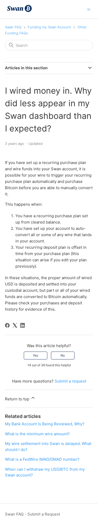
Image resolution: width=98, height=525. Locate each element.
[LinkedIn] (22, 325)
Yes (35, 355)
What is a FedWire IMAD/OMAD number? (42, 459)
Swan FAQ (13, 27)
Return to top (17, 398)
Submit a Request (43, 514)
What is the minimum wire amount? (37, 433)
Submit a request (70, 381)
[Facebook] (7, 325)
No (63, 355)
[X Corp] (15, 325)
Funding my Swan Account (49, 27)
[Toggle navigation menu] (88, 9)
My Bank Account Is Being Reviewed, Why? (44, 423)
